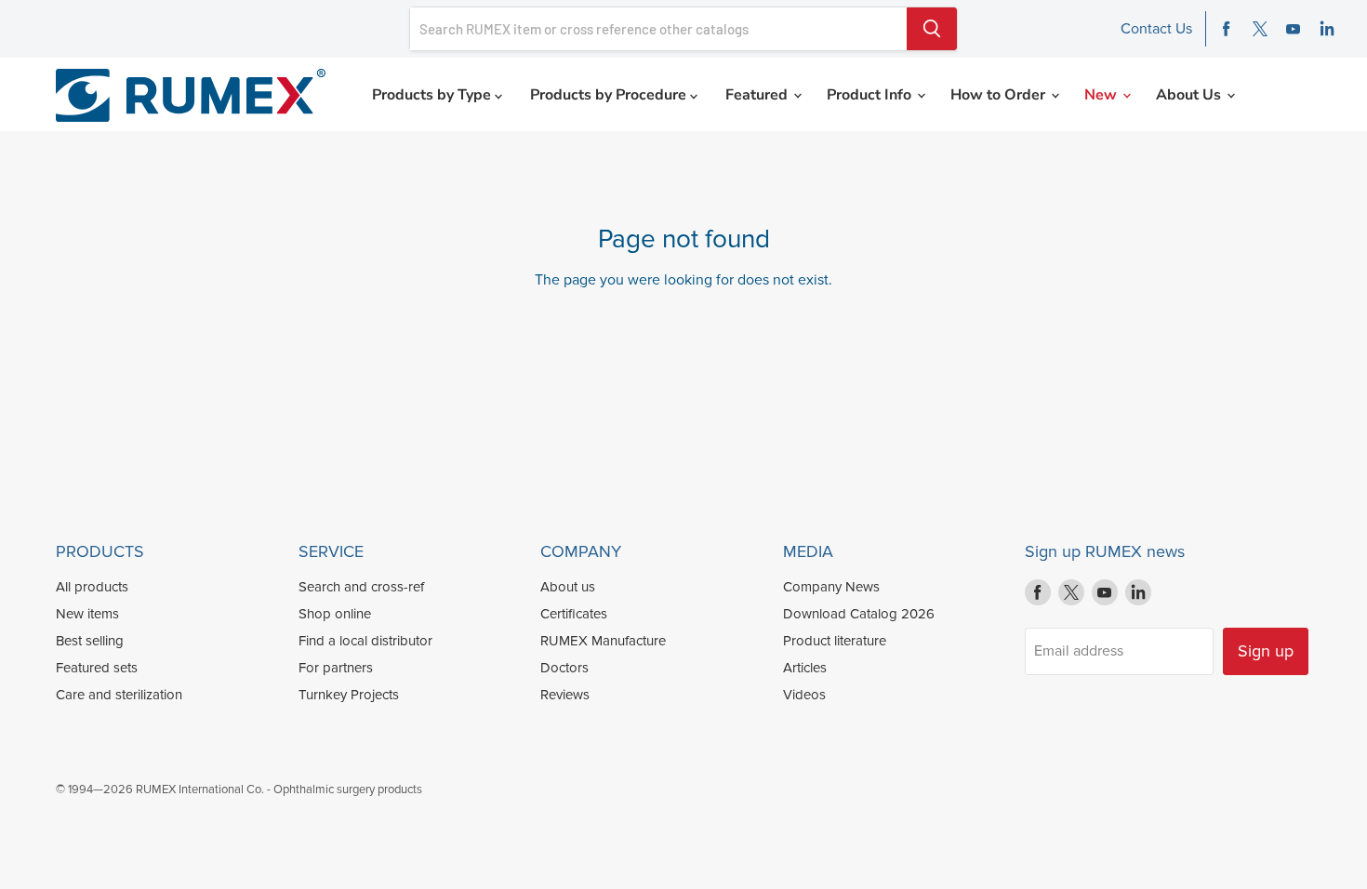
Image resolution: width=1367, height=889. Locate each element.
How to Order (999, 95)
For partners (336, 667)
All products (92, 586)
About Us (1190, 95)
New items (87, 613)
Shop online (335, 613)
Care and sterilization (119, 694)
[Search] (932, 28)
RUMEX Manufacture (603, 640)
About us (567, 586)
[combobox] (658, 28)
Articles (805, 667)
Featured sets (97, 667)
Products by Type (433, 95)
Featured (758, 95)
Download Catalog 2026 (859, 613)
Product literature (834, 640)
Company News (831, 586)
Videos (804, 694)
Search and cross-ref (361, 586)
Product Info (871, 95)
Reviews (565, 694)
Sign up (1266, 651)
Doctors (564, 667)
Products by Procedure (610, 95)
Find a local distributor (365, 640)
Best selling (90, 640)
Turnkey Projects (349, 694)
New (1102, 95)
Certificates (573, 613)
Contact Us (1156, 29)
